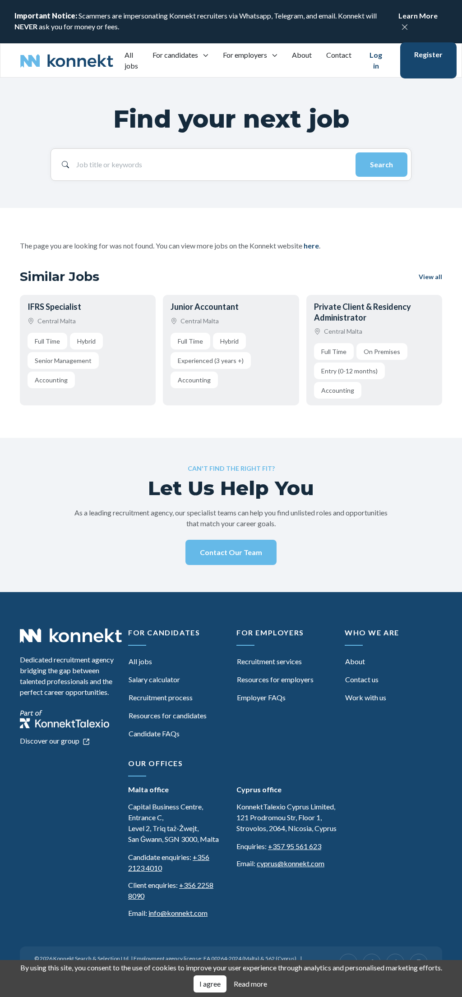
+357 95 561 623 (294, 846)
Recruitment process (161, 697)
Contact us (362, 679)
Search (381, 164)
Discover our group (50, 740)
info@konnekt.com (178, 913)
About (302, 55)
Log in (376, 60)
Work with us (365, 697)
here (311, 245)
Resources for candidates (168, 715)
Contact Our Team (231, 552)
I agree (210, 983)
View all (430, 276)
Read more (250, 983)
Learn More (418, 15)
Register (428, 54)
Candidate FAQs (154, 733)
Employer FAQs (261, 697)
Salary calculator (154, 679)
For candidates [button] (175, 55)
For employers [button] (245, 55)
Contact (338, 55)
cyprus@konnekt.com (290, 863)
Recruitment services (269, 661)
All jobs (131, 60)
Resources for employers (275, 679)
